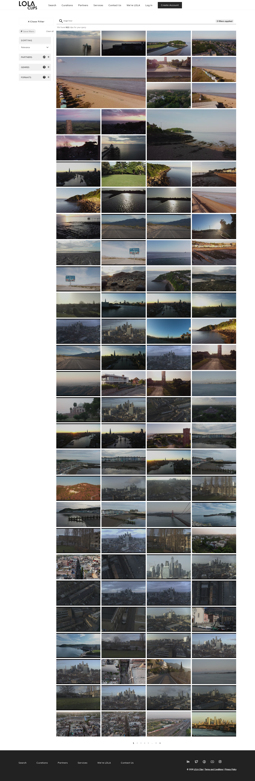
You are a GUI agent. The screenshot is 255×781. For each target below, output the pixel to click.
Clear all (50, 31)
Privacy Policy (230, 769)
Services (98, 5)
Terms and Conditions (214, 769)
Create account (170, 5)
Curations (67, 5)
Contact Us (115, 5)
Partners (83, 5)
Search (52, 5)
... (152, 743)
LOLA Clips (198, 769)
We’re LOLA (133, 5)
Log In (148, 5)
